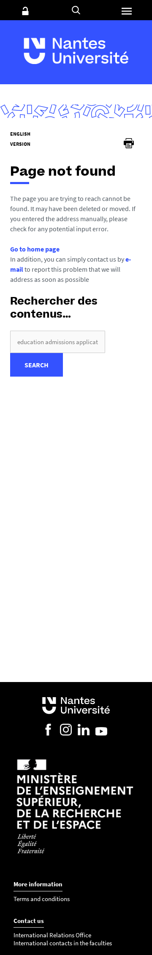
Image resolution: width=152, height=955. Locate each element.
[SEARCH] (76, 10)
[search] (57, 342)
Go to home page (35, 249)
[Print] (129, 143)
